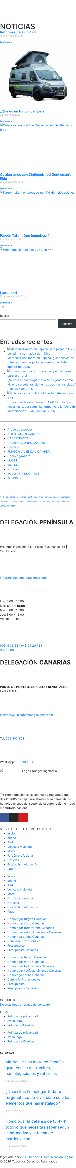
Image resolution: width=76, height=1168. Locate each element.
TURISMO (14, 478)
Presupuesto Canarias (22, 950)
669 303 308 (15, 738)
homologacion (51, 497)
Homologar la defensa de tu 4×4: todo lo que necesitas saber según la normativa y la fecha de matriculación (41, 406)
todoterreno (44, 501)
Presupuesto (16, 945)
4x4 (2, 497)
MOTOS (12, 465)
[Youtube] (23, 817)
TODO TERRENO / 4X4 (23, 473)
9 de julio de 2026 (20, 389)
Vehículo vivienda (19, 846)
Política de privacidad (22, 1016)
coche (11, 838)
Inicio (11, 833)
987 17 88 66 (9, 650)
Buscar (4, 315)
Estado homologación (22, 864)
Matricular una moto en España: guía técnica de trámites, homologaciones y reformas (35, 1068)
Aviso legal (15, 1021)
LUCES (12, 460)
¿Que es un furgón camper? (22, 111)
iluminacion (64, 497)
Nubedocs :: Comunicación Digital (48, 1157)
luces (14, 501)
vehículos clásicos (60, 501)
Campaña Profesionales (23, 941)
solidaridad (31, 501)
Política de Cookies (20, 1025)
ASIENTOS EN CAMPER (23, 434)
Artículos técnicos (20, 429)
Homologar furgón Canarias (26, 919)
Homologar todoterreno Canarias (30, 928)
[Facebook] (4, 817)
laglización (5, 501)
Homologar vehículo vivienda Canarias (34, 932)
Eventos (13, 447)
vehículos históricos (9, 506)
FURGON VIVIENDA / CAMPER (28, 451)
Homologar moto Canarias (25, 923)
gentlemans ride (35, 497)
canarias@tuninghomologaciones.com (26, 715)
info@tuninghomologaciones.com (23, 577)
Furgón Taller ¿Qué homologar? (25, 235)
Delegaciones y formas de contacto (25, 1004)
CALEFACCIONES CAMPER (26, 443)
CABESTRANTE (18, 438)
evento (23, 497)
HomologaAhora (18, 456)
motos (22, 501)
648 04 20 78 (30, 645)
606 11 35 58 (9, 645)
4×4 (10, 842)
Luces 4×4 (8, 293)
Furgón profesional (20, 855)
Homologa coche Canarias (25, 936)
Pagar (11, 869)
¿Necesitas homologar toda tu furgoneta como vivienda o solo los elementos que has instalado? (38, 1097)
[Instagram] (13, 817)
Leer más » (6, 42)
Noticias (13, 469)
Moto (11, 851)
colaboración (12, 497)
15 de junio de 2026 (41, 411)
